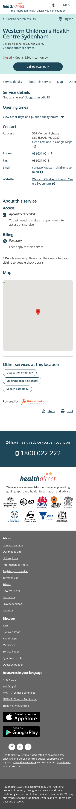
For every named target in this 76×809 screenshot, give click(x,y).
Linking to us (10, 558)
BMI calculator (11, 632)
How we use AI (11, 591)
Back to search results (21, 19)
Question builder (13, 664)
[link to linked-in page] (28, 747)
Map (60, 82)
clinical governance (24, 762)
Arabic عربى (10, 679)
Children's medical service (22, 380)
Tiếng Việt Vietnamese (16, 705)
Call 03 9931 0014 (38, 67)
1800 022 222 (40, 453)
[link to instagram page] (20, 747)
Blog (5, 625)
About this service (39, 82)
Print (70, 411)
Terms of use (10, 577)
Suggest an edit (35, 97)
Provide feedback (13, 604)
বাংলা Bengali (9, 686)
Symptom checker (13, 658)
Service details (12, 82)
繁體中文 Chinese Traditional (20, 699)
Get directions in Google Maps (52, 142)
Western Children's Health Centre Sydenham (52, 181)
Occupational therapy (20, 372)
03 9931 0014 (40, 153)
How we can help (13, 545)
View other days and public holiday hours (30, 117)
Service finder (11, 651)
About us (8, 610)
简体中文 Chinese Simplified (19, 692)
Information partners (15, 564)
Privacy (7, 584)
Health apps (10, 638)
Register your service (15, 571)
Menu (67, 5)
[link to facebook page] (11, 747)
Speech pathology (17, 388)
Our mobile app (12, 551)
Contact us (9, 597)
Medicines (9, 645)
